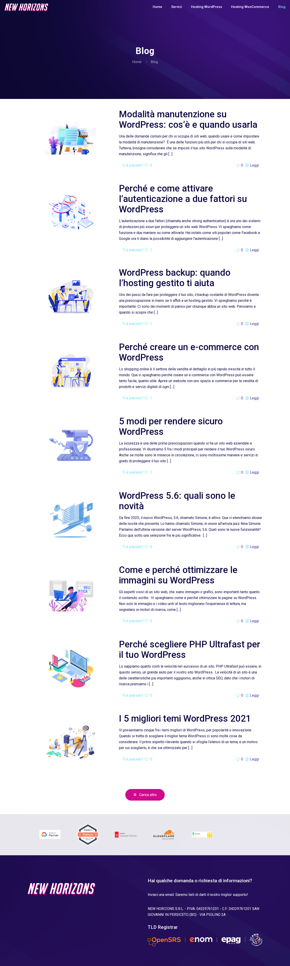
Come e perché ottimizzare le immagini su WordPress (178, 575)
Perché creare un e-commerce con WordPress (189, 352)
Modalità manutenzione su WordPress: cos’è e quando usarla (188, 119)
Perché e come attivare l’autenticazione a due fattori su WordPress (183, 199)
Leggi (254, 165)
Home (137, 62)
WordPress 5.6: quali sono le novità (177, 500)
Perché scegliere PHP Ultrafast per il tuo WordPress (189, 649)
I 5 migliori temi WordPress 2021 (185, 718)
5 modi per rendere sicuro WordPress (171, 426)
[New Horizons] (26, 7)
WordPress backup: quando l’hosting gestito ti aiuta (174, 277)
